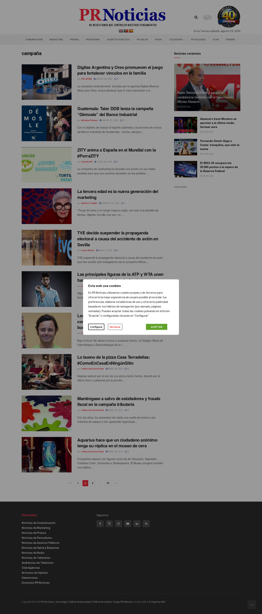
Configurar (96, 326)
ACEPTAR (156, 326)
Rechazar (115, 326)
